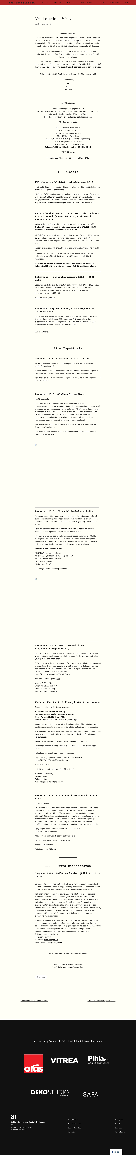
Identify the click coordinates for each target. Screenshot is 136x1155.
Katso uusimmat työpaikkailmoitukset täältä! (68, 953)
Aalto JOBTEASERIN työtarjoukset (68, 964)
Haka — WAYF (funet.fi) (45, 298)
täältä (45, 332)
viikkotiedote (41, 977)
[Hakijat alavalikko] (75, 2)
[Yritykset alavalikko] (120, 2)
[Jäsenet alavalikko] (62, 2)
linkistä (51, 434)
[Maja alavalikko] (104, 2)
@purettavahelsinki (63, 424)
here (58, 679)
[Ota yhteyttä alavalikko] (94, 2)
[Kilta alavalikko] (48, 2)
